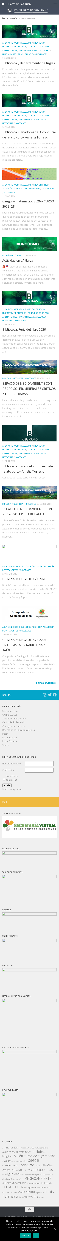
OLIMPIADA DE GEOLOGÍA (14, 1183)
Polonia (26, 1188)
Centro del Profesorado (13, 722)
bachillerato (18, 1152)
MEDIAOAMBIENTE (38, 1178)
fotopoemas (44, 1169)
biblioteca (39, 1151)
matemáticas (19, 1179)
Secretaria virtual (10, 710)
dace (37, 1165)
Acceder (7, 785)
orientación (32, 1182)
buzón (18, 1156)
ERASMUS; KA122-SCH (24, 1170)
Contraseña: (8, 770)
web (34, 1196)
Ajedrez (30, 1147)
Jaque (11, 1179)
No (35, 1235)
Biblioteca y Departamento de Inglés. (29, 63)
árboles (41, 1197)
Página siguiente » (46, 683)
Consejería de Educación (14, 726)
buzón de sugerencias (39, 1156)
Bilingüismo (8, 255)
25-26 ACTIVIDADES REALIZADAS (16, 42)
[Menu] (55, 4)
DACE (21, 50)
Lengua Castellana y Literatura (18, 54)
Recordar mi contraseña (12, 778)
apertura (44, 1147)
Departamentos (33, 50)
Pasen (5, 733)
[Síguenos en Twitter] (50, 695)
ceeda (33, 1160)
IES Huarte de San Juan (16, 4)
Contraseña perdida (12, 788)
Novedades (42, 54)
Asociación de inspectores (14, 718)
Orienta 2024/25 (9, 714)
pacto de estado (45, 1183)
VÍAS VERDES (24, 1197)
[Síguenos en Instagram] (45, 695)
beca (28, 1152)
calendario (7, 1160)
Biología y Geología (12, 378)
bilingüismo (7, 1156)
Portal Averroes (9, 737)
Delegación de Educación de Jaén (18, 729)
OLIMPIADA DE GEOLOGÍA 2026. (24, 579)
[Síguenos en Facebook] (55, 695)
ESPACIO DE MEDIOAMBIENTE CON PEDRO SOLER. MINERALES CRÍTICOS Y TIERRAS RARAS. (29, 388)
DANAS (45, 1165)
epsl (51, 1166)
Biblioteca (20, 46)
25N (16, 1147)
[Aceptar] (55, 1229)
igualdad (13, 1174)
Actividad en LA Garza (17, 260)
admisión (22, 1148)
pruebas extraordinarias (40, 1187)
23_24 (5, 1147)
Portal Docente (9, 741)
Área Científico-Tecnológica (16, 566)
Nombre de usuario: (11, 763)
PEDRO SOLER (12, 1187)
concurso (27, 1165)
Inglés (46, 50)
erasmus (8, 1170)
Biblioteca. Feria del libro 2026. (24, 329)
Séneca (5, 745)
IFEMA (4, 1175)
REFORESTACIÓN (9, 1192)
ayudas (6, 1152)
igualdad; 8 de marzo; (27, 1175)
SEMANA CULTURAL (26, 1192)
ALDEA (37, 1148)
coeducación (11, 1165)
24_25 (10, 1147)
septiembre (40, 1192)
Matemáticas (48, 188)
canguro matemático (20, 1161)
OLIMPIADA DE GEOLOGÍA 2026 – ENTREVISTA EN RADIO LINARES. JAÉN (25, 644)
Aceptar (26, 1235)
